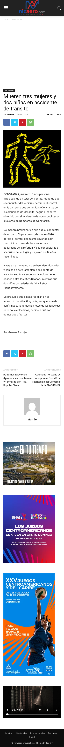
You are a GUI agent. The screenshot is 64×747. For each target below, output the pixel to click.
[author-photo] (32, 414)
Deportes (52, 733)
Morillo (10, 114)
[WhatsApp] (30, 122)
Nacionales (17, 19)
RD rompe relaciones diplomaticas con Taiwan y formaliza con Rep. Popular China (17, 380)
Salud (32, 736)
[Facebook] (6, 122)
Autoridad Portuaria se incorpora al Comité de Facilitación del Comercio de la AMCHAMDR (46, 380)
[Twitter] (14, 122)
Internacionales (37, 733)
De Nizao (8, 733)
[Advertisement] (32, 55)
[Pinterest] (22, 122)
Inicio (5, 19)
